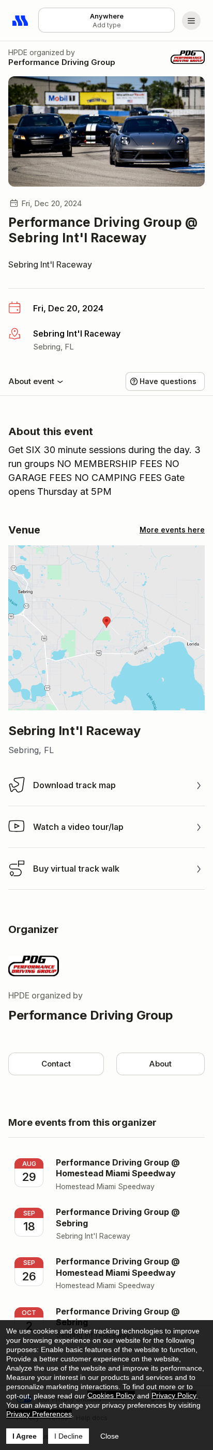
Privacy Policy (173, 1395)
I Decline (68, 1436)
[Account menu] (191, 20)
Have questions (168, 381)
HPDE (17, 52)
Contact (56, 1064)
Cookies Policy (111, 1395)
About (160, 1064)
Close (109, 1436)
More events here (172, 529)
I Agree (24, 1436)
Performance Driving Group (61, 62)
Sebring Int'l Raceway (50, 264)
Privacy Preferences (39, 1414)
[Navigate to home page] (20, 20)
